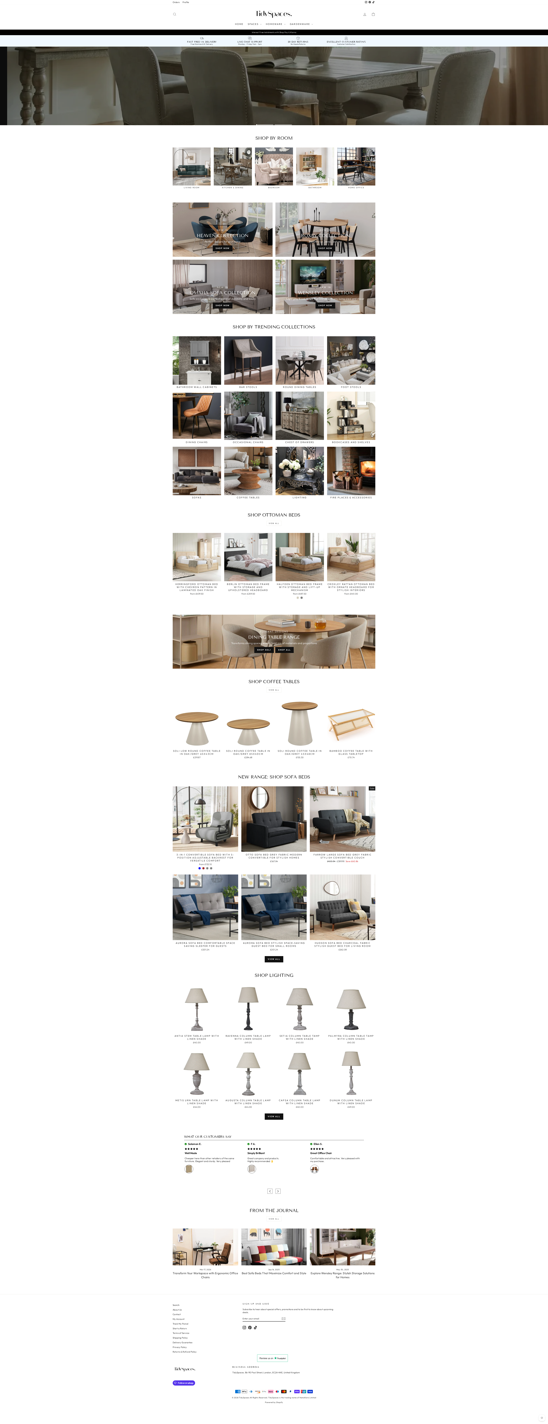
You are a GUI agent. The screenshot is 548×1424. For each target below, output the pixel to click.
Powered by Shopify (274, 1402)
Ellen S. (317, 1144)
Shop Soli (264, 650)
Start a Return (180, 1328)
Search (176, 1305)
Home (239, 24)
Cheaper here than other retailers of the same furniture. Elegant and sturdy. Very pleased (209, 1160)
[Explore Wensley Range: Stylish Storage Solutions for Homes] (342, 1246)
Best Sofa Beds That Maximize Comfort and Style (274, 1273)
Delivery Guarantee (182, 1342)
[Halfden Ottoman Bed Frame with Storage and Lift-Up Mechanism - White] (297, 597)
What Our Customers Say (207, 1137)
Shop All (284, 650)
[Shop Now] (223, 287)
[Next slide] (278, 1191)
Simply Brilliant (256, 1153)
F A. (252, 1144)
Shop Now (223, 248)
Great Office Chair (321, 1153)
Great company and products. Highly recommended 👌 (263, 1160)
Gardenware (300, 24)
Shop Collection (188, 116)
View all (274, 523)
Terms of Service (181, 1333)
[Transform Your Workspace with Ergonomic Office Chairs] (205, 1246)
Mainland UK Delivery (204, 44)
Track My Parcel (180, 1323)
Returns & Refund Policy (185, 1351)
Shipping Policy (180, 1337)
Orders (176, 2)
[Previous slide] (269, 1191)
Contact (177, 1314)
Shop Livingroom (220, 116)
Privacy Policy (180, 1347)
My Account (179, 1319)
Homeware (274, 24)
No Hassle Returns (298, 44)
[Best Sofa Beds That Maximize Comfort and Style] (274, 1246)
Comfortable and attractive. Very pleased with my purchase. (335, 1160)
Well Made (191, 1153)
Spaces (253, 24)
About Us (177, 1309)
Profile (186, 2)
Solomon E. (194, 1144)
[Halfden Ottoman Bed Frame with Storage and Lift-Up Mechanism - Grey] (301, 597)
